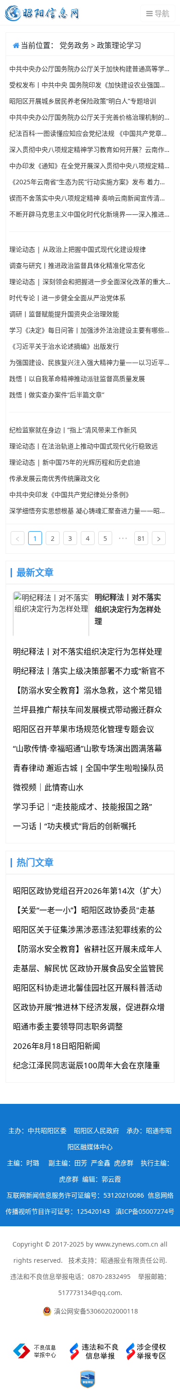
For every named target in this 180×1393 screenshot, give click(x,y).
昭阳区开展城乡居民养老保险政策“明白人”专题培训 (82, 101)
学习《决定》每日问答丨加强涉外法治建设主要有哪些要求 (89, 330)
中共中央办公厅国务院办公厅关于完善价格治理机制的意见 (89, 117)
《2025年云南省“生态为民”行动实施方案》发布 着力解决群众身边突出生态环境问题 (89, 181)
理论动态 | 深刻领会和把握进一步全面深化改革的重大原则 (89, 281)
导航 (162, 13)
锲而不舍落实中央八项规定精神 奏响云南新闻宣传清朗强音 (89, 198)
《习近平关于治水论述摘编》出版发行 (64, 346)
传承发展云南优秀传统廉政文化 (54, 478)
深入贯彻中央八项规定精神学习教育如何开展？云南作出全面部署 (89, 149)
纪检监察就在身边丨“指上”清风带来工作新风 (73, 429)
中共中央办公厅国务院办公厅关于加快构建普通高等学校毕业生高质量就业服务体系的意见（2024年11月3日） (89, 68)
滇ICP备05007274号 (144, 1211)
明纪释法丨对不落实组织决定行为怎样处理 (128, 609)
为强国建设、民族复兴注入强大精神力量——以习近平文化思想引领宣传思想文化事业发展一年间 (89, 362)
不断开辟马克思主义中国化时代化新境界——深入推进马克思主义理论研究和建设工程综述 (89, 214)
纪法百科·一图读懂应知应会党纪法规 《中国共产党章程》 (89, 133)
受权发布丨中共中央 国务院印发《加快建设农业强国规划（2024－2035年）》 (89, 84)
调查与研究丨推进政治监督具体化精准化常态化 (77, 265)
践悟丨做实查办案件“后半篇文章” (56, 394)
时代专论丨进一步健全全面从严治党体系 (67, 297)
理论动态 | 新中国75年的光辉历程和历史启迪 (74, 462)
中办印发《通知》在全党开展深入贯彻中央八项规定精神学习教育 (89, 165)
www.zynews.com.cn (126, 1244)
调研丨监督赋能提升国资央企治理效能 (64, 313)
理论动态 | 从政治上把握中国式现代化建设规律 (77, 249)
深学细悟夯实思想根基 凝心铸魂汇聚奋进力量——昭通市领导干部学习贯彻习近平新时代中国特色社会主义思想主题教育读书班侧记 (89, 510)
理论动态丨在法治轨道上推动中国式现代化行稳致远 (83, 446)
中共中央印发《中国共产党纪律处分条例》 (70, 494)
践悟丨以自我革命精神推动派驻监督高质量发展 (77, 378)
